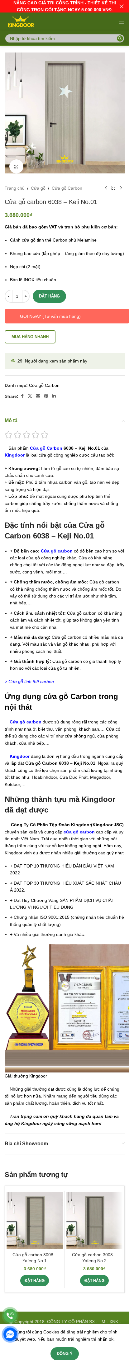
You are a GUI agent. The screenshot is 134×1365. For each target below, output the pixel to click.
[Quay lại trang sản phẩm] (113, 183)
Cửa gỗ (38, 183)
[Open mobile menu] (121, 22)
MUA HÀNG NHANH (30, 332)
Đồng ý (65, 1353)
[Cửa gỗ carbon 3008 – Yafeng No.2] (94, 1216)
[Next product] (121, 183)
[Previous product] (106, 183)
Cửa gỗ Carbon (67, 183)
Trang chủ (15, 183)
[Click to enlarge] (16, 162)
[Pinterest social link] (46, 391)
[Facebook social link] (22, 391)
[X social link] (30, 391)
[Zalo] (10, 1334)
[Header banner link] (64, 6)
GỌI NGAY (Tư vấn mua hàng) (50, 311)
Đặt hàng (49, 291)
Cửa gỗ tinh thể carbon (31, 676)
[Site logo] (20, 21)
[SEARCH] (120, 38)
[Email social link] (38, 391)
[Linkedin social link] (54, 391)
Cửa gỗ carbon (57, 546)
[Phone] (10, 1315)
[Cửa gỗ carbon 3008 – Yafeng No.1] (35, 1216)
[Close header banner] (121, 6)
